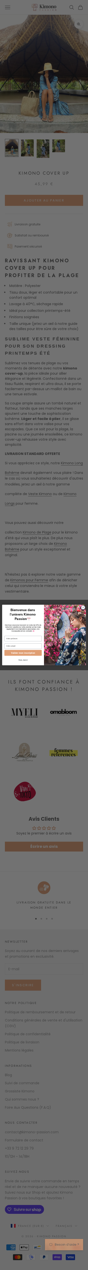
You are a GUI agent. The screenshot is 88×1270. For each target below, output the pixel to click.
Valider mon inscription (23, 653)
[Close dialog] (83, 607)
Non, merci (23, 660)
